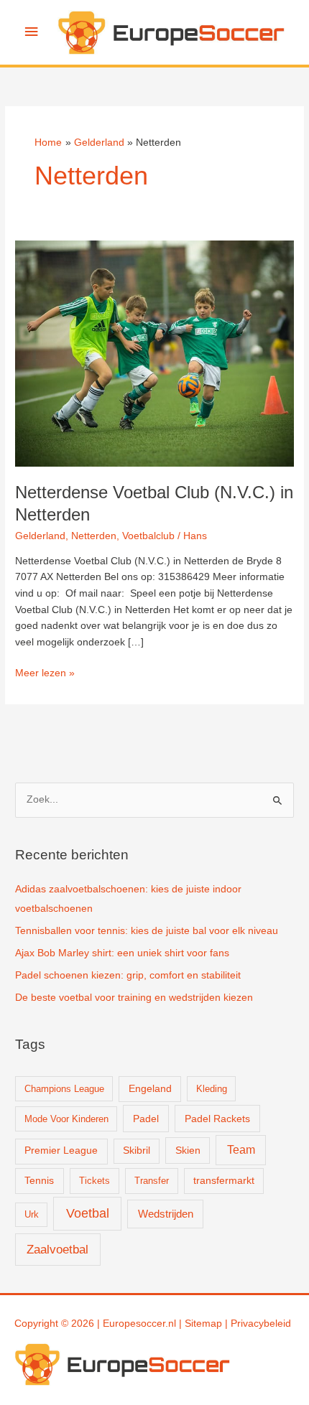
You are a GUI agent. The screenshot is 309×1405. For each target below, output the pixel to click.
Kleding (211, 1088)
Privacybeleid (261, 1323)
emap (209, 1323)
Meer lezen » (45, 674)
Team (241, 1150)
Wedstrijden (165, 1214)
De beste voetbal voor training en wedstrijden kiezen (134, 997)
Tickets (94, 1180)
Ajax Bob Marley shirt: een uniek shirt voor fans (122, 953)
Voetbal (87, 1213)
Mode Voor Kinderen (66, 1119)
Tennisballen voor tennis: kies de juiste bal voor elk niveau (146, 930)
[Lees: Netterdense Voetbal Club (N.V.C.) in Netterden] (154, 352)
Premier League (61, 1150)
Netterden (93, 536)
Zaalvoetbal (57, 1249)
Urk (31, 1214)
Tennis (39, 1180)
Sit (190, 1323)
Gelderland (40, 536)
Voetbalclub (148, 536)
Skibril (136, 1150)
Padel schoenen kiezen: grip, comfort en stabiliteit (128, 975)
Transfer (151, 1180)
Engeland (150, 1088)
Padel (146, 1118)
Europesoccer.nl (139, 1323)
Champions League (64, 1088)
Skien (187, 1150)
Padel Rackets (217, 1118)
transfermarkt (223, 1180)
